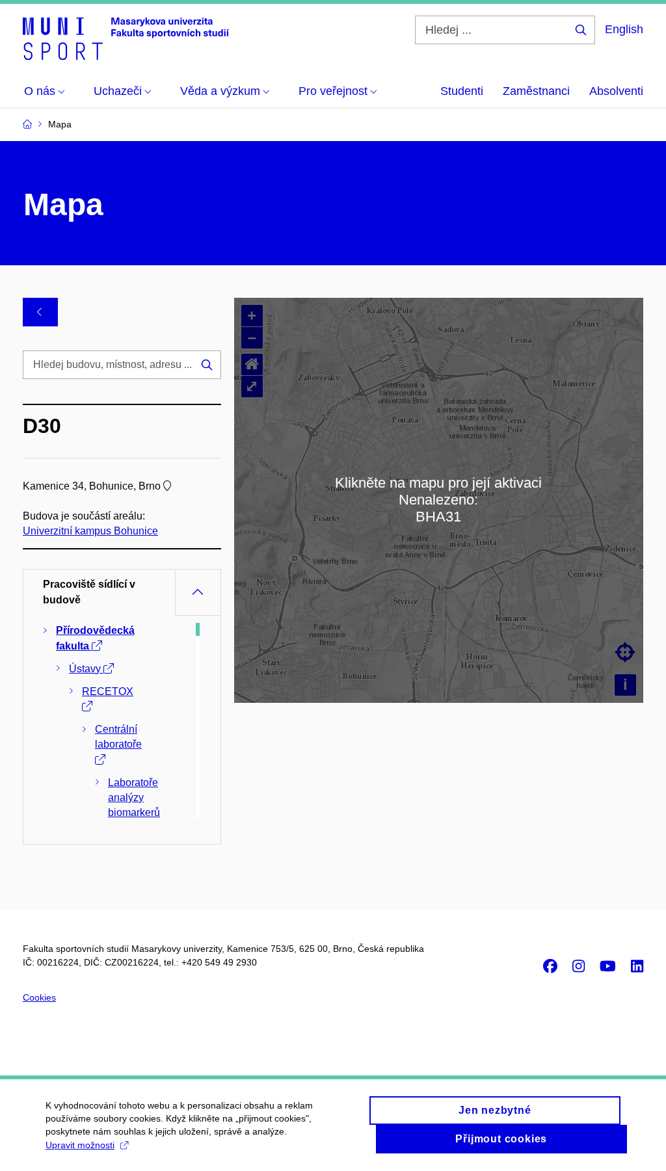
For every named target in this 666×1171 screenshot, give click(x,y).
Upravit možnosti (80, 1145)
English (624, 29)
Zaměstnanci (536, 91)
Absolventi (616, 91)
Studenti (461, 91)
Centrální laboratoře (118, 737)
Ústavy (86, 668)
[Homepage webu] (126, 38)
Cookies (39, 997)
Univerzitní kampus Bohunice (90, 530)
